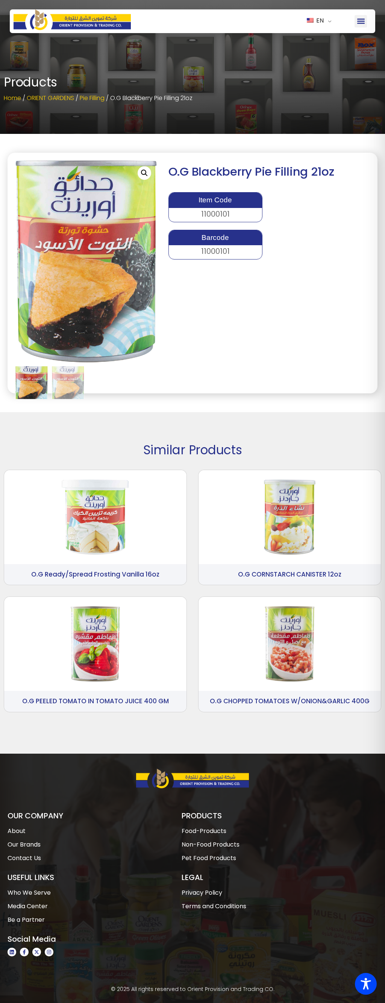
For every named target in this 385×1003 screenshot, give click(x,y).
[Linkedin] (12, 952)
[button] (361, 21)
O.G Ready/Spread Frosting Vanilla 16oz (95, 574)
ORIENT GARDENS (50, 98)
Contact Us (24, 858)
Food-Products (204, 831)
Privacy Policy (202, 892)
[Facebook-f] (24, 952)
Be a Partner (26, 919)
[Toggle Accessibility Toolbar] (365, 983)
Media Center (28, 906)
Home (12, 98)
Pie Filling (92, 98)
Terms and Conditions (214, 906)
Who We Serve (29, 892)
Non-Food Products (210, 844)
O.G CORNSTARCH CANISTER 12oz (289, 574)
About (17, 831)
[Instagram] (49, 952)
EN (319, 20)
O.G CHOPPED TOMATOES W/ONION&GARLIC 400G (290, 701)
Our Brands (24, 844)
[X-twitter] (36, 952)
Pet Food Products (209, 858)
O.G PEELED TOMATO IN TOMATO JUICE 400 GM (95, 701)
